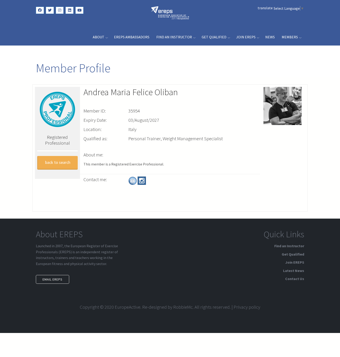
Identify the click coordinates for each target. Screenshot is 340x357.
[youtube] (79, 10)
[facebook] (40, 10)
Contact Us (294, 278)
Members (290, 37)
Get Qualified (214, 37)
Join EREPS (246, 37)
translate (265, 8)
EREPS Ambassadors (131, 37)
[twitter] (50, 10)
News (270, 37)
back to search (57, 162)
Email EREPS (52, 279)
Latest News (293, 270)
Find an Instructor (174, 37)
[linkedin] (69, 10)
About (98, 37)
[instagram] (60, 10)
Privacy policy (247, 307)
